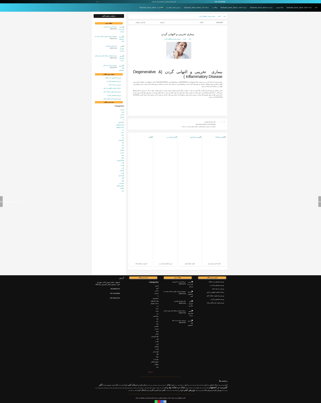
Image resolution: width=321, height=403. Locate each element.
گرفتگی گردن (141, 390)
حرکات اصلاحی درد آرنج (211, 385)
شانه (122, 155)
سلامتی (122, 150)
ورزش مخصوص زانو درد (114, 95)
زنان (123, 145)
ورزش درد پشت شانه (115, 84)
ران (123, 137)
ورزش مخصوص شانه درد (114, 81)
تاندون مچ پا (220, 385)
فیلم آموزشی (120, 160)
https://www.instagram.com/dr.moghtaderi (206, 124)
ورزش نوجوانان (198, 390)
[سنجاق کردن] (159, 401)
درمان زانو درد (142, 385)
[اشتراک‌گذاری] (161, 401)
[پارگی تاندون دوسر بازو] (214, 201)
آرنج (123, 112)
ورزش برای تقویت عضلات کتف (112, 91)
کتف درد (172, 390)
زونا (123, 147)
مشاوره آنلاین (120, 185)
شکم (122, 157)
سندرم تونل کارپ (191, 387)
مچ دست (121, 183)
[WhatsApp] (111, 1)
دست (122, 132)
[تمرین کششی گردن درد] (165, 201)
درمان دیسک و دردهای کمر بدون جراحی (155, 385)
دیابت (122, 135)
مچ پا (122, 180)
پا (123, 119)
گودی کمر (121, 175)
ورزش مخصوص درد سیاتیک (113, 77)
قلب (123, 163)
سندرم (122, 152)
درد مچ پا (164, 385)
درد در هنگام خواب (181, 385)
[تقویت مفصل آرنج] (189, 201)
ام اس (122, 114)
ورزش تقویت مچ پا (104, 387)
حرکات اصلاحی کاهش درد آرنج (112, 88)
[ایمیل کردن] (164, 401)
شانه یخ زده (171, 387)
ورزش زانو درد (216, 390)
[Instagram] (108, 1)
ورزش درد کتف (224, 390)
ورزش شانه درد (206, 390)
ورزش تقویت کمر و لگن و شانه (112, 98)
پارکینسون (121, 122)
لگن (123, 178)
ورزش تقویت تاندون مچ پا (122, 387)
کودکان (122, 170)
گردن (141, 22)
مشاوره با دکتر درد (139, 387)
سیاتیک (186, 387)
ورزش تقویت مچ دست (113, 387)
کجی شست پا (168, 390)
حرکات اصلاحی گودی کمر (199, 385)
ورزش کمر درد (187, 390)
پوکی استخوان (120, 124)
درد (123, 130)
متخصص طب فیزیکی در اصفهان (158, 387)
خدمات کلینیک (120, 127)
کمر (123, 168)
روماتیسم (121, 140)
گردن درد (149, 390)
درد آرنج (187, 385)
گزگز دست (134, 390)
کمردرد (156, 390)
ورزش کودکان (177, 390)
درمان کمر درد (131, 384)
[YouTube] (104, 1)
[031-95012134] (122, 298)
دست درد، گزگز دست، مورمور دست (114, 385)
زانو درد (197, 387)
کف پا (122, 165)
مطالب (138, 22)
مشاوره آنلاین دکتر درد (148, 387)
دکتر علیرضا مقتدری (210, 122)
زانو (123, 142)
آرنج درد (225, 385)
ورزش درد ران (98, 387)
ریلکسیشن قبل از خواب (204, 387)
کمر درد (162, 390)
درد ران (175, 385)
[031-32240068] (122, 293)
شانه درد (181, 387)
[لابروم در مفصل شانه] (141, 201)
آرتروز (122, 109)
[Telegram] (101, 1)
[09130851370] (122, 289)
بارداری (122, 117)
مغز (123, 190)
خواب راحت (192, 385)
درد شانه (170, 385)
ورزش (129, 387)
